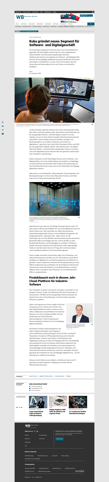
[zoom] (92, 124)
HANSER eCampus (29, 471)
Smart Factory (33, 376)
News (31, 71)
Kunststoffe (54, 455)
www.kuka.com (35, 390)
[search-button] (90, 23)
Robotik (69, 376)
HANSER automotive (42, 455)
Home (17, 31)
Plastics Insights (65, 455)
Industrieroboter (59, 376)
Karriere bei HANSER (30, 468)
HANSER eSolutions (70, 468)
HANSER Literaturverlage (44, 471)
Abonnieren (59, 438)
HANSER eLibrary (56, 468)
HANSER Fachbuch (44, 468)
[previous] (17, 407)
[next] (21, 407)
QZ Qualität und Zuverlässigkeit (32, 458)
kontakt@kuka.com (36, 388)
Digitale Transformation (46, 376)
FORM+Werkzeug (29, 455)
